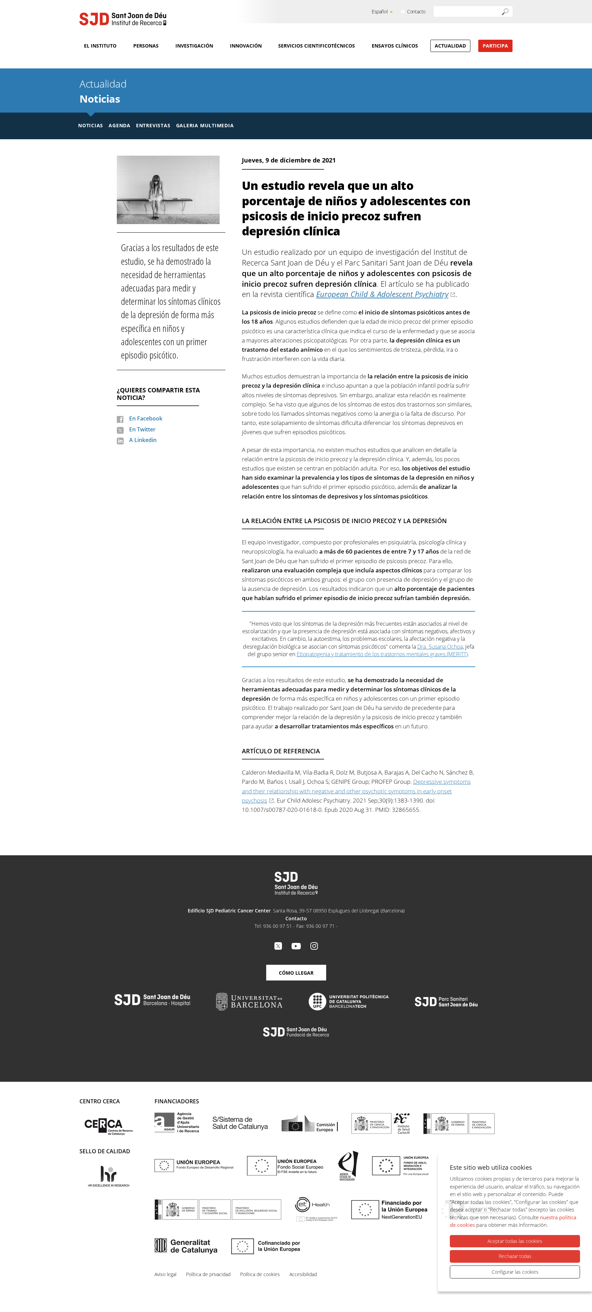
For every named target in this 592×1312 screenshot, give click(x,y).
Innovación (246, 45)
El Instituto (100, 45)
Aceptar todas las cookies (515, 1241)
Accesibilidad (303, 1274)
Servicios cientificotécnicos (316, 45)
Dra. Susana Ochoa (440, 646)
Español (379, 11)
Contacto (416, 11)
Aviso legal (165, 1274)
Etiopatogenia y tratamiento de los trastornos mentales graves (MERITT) (382, 654)
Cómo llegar (296, 973)
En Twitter (142, 429)
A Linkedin (143, 440)
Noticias (99, 99)
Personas (146, 45)
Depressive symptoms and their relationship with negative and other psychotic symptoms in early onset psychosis (356, 791)
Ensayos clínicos (395, 45)
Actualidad (450, 45)
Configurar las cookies (515, 1272)
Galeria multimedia (205, 125)
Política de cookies (260, 1274)
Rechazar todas (515, 1256)
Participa (495, 45)
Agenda (120, 125)
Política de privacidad (208, 1274)
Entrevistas (153, 125)
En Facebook (145, 418)
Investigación (194, 45)
